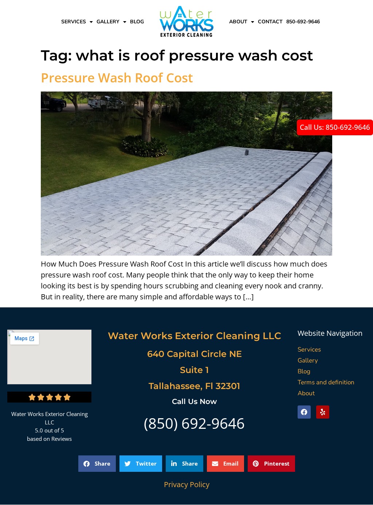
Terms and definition (326, 382)
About (238, 21)
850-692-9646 (303, 21)
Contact (270, 21)
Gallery (108, 21)
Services (73, 21)
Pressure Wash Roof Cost (117, 77)
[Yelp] (322, 412)
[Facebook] (304, 412)
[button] (97, 463)
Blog (137, 21)
